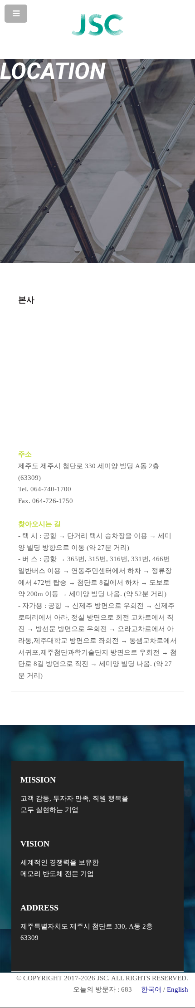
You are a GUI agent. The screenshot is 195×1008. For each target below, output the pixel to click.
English (177, 989)
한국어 (151, 989)
